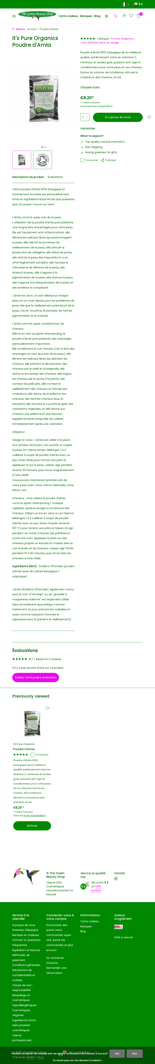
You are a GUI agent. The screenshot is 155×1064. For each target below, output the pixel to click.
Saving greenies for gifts (101, 152)
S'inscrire (52, 963)
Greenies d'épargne (25, 930)
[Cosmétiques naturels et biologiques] (37, 16)
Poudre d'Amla (24, 749)
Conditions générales (26, 965)
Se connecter (55, 958)
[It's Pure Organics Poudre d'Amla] (32, 723)
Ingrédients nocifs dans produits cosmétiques (24, 1025)
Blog (97, 16)
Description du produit (28, 177)
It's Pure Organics (121, 39)
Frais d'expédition (102, 106)
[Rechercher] (116, 16)
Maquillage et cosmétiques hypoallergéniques (24, 1000)
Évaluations (55, 177)
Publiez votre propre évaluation (35, 677)
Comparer (91, 160)
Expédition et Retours (26, 950)
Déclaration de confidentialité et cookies (23, 975)
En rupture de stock (118, 117)
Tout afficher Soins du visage (99, 42)
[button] (42, 147)
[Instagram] (115, 879)
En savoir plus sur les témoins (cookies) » (77, 1060)
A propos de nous (23, 925)
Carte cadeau (68, 16)
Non (134, 1053)
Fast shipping (93, 147)
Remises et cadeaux (25, 935)
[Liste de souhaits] (131, 16)
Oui (117, 1053)
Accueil (31, 29)
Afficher (32, 826)
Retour (20, 29)
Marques (86, 16)
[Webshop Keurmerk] (118, 927)
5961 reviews (96, 888)
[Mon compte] (124, 16)
